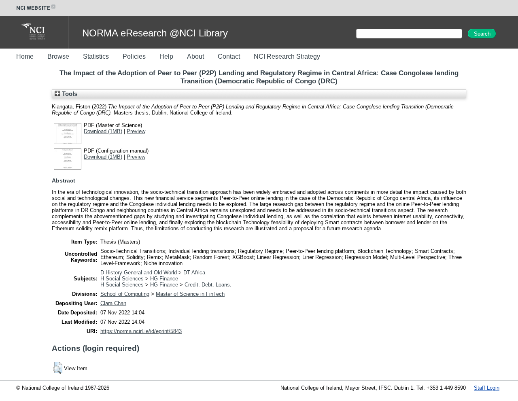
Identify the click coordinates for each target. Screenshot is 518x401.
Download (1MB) (103, 131)
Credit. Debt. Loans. (208, 285)
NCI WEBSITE (33, 8)
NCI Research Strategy (287, 56)
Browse (58, 56)
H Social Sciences (122, 279)
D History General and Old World (138, 272)
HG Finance (164, 279)
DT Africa (194, 272)
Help (166, 56)
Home (25, 56)
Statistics (96, 56)
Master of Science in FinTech (190, 294)
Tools (68, 94)
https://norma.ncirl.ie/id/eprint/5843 (141, 331)
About (195, 56)
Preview (136, 131)
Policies (134, 56)
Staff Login (486, 388)
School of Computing (124, 294)
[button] (57, 368)
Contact (229, 56)
